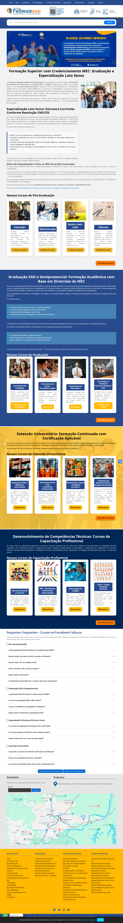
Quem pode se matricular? (19, 675)
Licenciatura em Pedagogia (45, 866)
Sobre (17, 2)
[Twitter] (59, 909)
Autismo (66, 868)
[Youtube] (68, 909)
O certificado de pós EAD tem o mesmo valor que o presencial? (33, 681)
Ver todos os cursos (105, 263)
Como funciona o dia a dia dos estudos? (24, 669)
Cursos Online (12, 873)
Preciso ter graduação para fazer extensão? (25, 758)
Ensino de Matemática (71, 895)
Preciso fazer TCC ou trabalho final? (22, 662)
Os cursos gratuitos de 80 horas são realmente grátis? (29, 732)
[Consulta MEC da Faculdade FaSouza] (56, 11)
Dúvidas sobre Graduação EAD (74, 771)
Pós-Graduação (38, 2)
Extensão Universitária (53, 2)
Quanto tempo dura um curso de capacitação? (26, 738)
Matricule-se (19, 507)
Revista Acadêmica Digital (16, 892)
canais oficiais (35, 639)
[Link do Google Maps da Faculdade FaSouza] (61, 819)
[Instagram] (64, 909)
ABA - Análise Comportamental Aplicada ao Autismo (74, 865)
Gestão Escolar (69, 899)
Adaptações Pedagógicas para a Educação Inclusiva (103, 870)
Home (11, 2)
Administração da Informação (102, 878)
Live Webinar (11, 885)
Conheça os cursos (20, 250)
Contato (100, 2)
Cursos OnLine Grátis (15, 875)
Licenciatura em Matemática (45, 863)
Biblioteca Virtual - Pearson (45, 875)
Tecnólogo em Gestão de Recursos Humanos (44, 870)
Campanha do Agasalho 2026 (17, 868)
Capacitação (67, 2)
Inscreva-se (47, 407)
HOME (9, 859)
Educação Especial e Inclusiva (74, 861)
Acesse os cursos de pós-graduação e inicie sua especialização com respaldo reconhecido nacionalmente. (43, 188)
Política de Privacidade (15, 887)
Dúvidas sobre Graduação (45, 873)
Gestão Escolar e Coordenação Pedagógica (75, 874)
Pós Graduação (12, 890)
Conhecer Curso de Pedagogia (20, 406)
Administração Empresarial (101, 885)
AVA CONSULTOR (12, 861)
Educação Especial (70, 859)
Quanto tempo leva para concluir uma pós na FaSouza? (30, 656)
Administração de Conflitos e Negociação (102, 882)
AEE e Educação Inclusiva (100, 892)
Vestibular (11, 897)
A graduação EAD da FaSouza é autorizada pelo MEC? (29, 694)
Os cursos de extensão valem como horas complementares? (32, 764)
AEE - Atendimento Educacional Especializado (74, 879)
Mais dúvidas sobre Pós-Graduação (50, 771)
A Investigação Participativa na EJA (102, 860)
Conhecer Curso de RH (103, 406)
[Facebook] (54, 909)
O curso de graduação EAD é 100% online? (25, 700)
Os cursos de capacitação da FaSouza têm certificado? (29, 726)
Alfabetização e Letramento (74, 871)
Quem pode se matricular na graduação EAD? (26, 713)
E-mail (14, 787)
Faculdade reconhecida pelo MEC (18, 879)
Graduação (25, 2)
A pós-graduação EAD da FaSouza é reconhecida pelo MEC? (31, 650)
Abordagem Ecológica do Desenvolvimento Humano (101, 865)
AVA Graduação (12, 863)
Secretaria (91, 2)
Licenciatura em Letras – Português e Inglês (44, 860)
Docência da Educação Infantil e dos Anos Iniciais (75, 891)
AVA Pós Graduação (14, 866)
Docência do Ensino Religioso (74, 897)
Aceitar (100, 920)
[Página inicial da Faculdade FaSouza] (24, 11)
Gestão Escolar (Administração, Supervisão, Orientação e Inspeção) (75, 885)
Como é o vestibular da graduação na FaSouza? (27, 707)
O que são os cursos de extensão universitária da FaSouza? (31, 752)
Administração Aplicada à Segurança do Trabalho (100, 874)
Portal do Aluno (79, 2)
